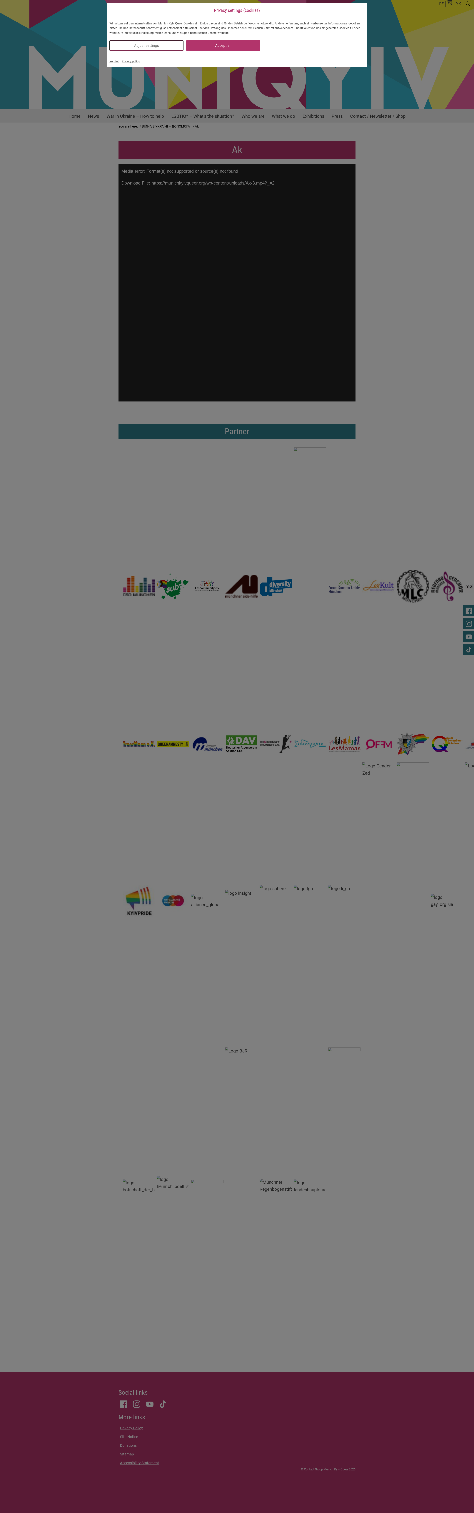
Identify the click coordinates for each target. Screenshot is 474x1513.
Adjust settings (146, 45)
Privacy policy (131, 61)
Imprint (114, 61)
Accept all (223, 45)
